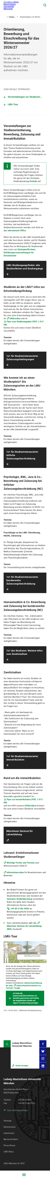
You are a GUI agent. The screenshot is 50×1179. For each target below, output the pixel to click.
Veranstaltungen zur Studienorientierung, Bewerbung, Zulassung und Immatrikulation (27, 97)
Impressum (9, 1133)
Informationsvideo (15, 872)
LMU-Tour (13, 104)
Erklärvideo (15, 318)
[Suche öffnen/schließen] (44, 5)
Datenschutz (10, 1127)
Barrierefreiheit (11, 1139)
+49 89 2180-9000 (20, 908)
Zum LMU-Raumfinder (17, 1110)
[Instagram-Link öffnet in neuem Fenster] (42, 1058)
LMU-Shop (8, 1151)
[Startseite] (7, 1043)
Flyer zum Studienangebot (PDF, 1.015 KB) (24, 323)
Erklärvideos (31, 805)
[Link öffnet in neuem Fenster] (25, 1054)
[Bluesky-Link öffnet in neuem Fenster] (42, 1051)
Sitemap (8, 1121)
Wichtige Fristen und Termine (21, 862)
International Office (17, 230)
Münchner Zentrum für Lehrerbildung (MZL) (24, 927)
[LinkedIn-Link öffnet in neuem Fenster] (42, 1065)
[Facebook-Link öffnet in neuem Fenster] (42, 1043)
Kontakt (33, 181)
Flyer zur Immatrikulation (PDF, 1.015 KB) (23, 801)
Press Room (9, 1145)
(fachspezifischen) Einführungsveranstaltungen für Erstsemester (19, 252)
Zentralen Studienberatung (19, 899)
